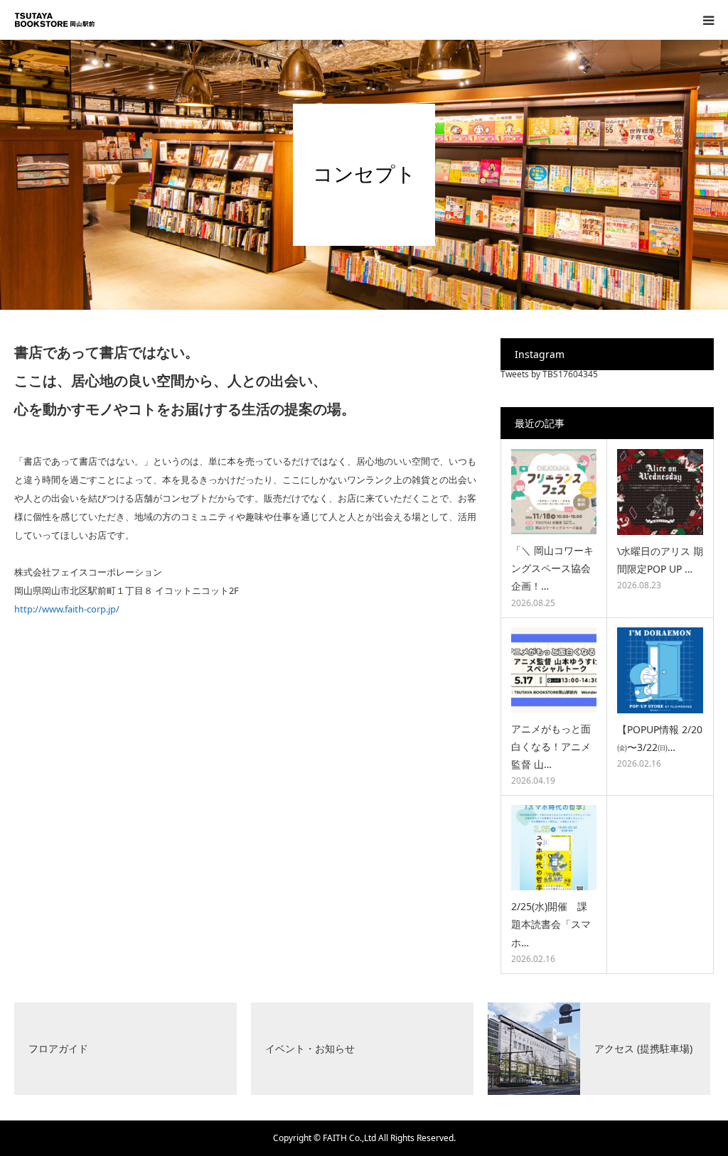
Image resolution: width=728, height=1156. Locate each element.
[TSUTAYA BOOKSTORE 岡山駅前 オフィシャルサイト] (57, 20)
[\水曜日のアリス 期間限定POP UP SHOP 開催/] (660, 492)
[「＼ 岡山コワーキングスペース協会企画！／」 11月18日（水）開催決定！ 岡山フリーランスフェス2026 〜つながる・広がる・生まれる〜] (553, 491)
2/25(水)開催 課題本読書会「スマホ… (551, 924)
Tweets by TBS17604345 (549, 374)
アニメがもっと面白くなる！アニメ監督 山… (551, 746)
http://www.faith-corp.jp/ (66, 609)
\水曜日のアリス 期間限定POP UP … (660, 560)
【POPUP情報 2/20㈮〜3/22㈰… (659, 738)
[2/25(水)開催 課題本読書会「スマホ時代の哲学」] (553, 847)
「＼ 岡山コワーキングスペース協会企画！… (552, 568)
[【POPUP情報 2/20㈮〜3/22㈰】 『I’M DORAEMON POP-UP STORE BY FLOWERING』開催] (660, 670)
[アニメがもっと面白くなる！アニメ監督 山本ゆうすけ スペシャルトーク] (553, 670)
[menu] (708, 20)
